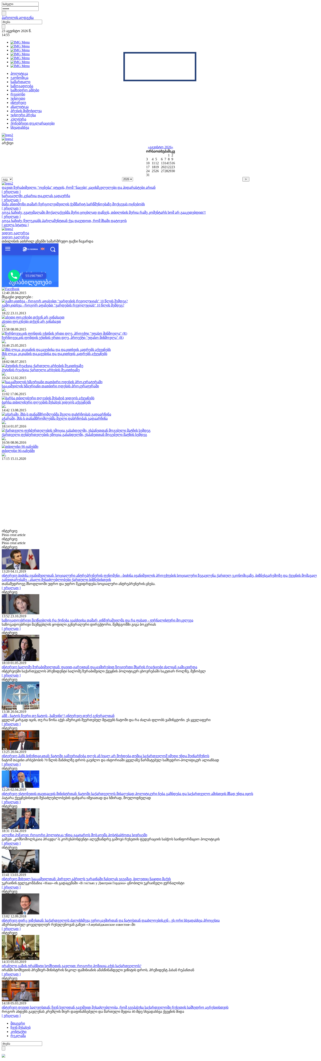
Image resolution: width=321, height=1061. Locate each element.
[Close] (195, 53)
